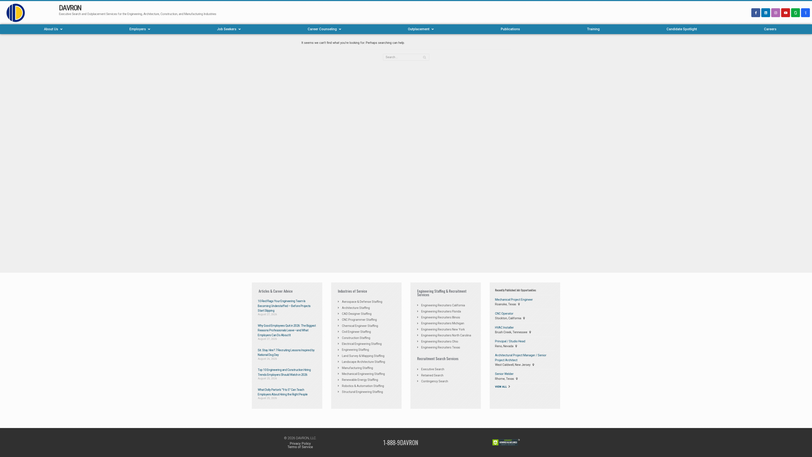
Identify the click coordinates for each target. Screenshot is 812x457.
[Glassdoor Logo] (795, 12)
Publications (510, 29)
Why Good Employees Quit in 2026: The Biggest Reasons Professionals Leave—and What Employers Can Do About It (287, 330)
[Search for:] (406, 57)
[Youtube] (785, 12)
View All (501, 386)
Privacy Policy (300, 444)
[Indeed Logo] (805, 12)
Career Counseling (322, 29)
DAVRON (70, 8)
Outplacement (418, 29)
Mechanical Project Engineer (514, 299)
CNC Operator (504, 313)
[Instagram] (775, 12)
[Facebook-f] (755, 12)
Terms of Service (300, 447)
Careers (770, 29)
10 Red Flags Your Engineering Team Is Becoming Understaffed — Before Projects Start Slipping (284, 305)
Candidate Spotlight (682, 29)
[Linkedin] (765, 12)
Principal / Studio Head (510, 341)
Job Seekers (226, 29)
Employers (137, 29)
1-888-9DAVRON (400, 442)
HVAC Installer (504, 327)
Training (593, 29)
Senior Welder (504, 374)
